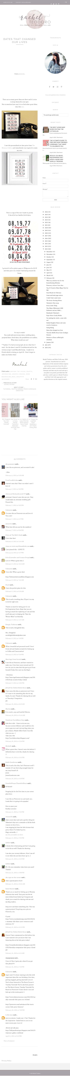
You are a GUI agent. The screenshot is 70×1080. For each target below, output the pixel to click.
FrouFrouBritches (12, 480)
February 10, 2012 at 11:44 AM (15, 715)
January (49, 342)
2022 (46, 222)
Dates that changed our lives (54, 330)
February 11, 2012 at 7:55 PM (15, 838)
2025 (46, 214)
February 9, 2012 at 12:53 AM (15, 564)
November (50, 254)
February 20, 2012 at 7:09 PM (15, 1010)
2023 (46, 220)
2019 (46, 230)
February (49, 278)
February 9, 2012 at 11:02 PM (15, 683)
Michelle (9, 746)
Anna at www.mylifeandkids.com (18, 546)
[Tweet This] (31, 379)
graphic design (18, 374)
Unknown (9, 510)
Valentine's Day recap (52, 303)
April (48, 273)
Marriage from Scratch (14, 659)
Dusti (7, 585)
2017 (46, 236)
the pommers (10, 464)
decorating (6, 374)
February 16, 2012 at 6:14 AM (15, 953)
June (48, 267)
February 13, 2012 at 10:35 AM (15, 884)
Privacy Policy (6, 1061)
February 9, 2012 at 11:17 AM (15, 620)
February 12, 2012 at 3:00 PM (15, 873)
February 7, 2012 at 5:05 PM (15, 505)
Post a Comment (9, 1041)
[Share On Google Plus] (36, 379)
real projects (18, 376)
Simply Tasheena (12, 625)
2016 (46, 238)
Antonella (9, 817)
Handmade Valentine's (52, 313)
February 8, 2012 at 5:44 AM (15, 541)
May (48, 270)
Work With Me (7, 2)
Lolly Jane (9, 1015)
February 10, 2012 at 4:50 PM (15, 779)
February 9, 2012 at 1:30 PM (14, 638)
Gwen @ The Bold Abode (14, 535)
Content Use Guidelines (23, 2)
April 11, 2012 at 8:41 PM (14, 1036)
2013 (46, 246)
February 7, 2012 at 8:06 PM (15, 530)
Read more (60, 137)
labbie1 (8, 843)
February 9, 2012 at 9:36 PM (15, 655)
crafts (29, 371)
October (49, 257)
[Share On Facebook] (33, 379)
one (22, 107)
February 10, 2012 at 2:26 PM (15, 741)
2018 (46, 233)
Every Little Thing (51, 306)
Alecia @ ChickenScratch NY (16, 494)
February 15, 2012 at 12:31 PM (15, 927)
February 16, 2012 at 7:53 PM (15, 967)
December (50, 252)
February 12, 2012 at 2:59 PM (15, 859)
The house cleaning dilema (54, 300)
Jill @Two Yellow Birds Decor (16, 688)
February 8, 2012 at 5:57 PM (15, 553)
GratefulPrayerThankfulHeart (16, 783)
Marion (8, 709)
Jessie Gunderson (12, 762)
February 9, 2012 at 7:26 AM (15, 580)
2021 (46, 225)
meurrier (9, 524)
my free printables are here (14, 835)
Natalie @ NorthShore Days (15, 720)
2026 (46, 212)
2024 (46, 217)
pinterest (22, 74)
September (50, 260)
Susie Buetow (10, 889)
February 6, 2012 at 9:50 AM (15, 475)
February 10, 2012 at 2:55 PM (15, 757)
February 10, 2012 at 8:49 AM (15, 704)
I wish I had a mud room (53, 298)
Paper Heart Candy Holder (54, 315)
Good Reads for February (53, 293)
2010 (46, 348)
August (49, 262)
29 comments (5, 379)
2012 (46, 249)
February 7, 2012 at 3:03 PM (14, 489)
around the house (17, 371)
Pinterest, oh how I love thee (54, 285)
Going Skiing (50, 328)
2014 (46, 244)
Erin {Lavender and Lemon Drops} (18, 558)
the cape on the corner (13, 877)
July (48, 265)
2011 (46, 345)
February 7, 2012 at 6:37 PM (14, 519)
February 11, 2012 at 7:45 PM (15, 812)
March (49, 275)
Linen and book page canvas (54, 295)
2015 (46, 241)
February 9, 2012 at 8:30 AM (15, 591)
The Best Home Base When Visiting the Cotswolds (57, 129)
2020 (46, 228)
